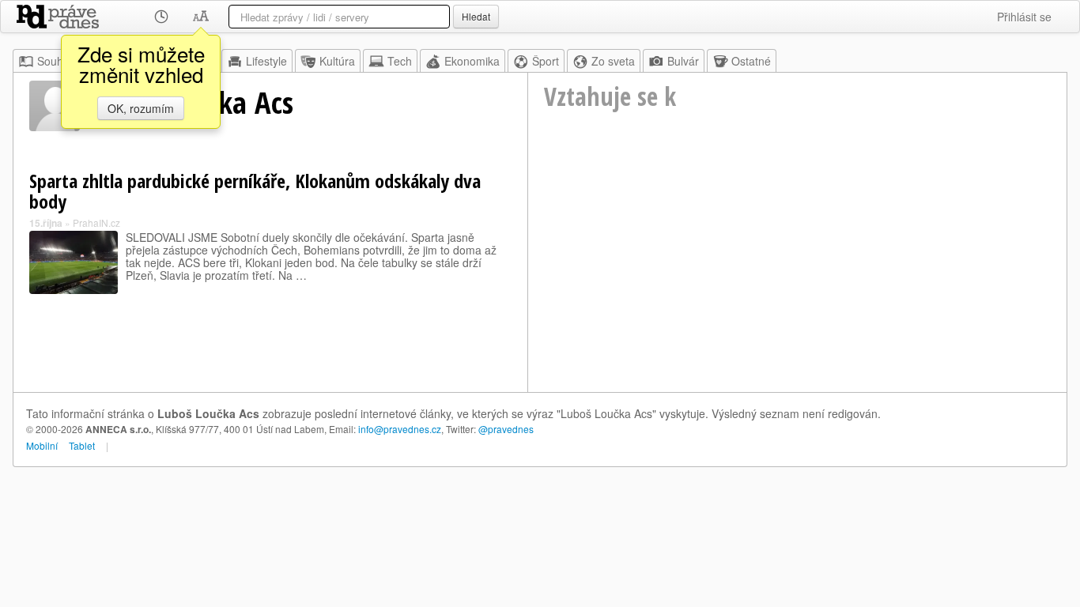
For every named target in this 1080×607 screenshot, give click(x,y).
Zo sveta (613, 61)
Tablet (82, 445)
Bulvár (683, 61)
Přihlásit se (1024, 17)
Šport (545, 61)
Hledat (476, 16)
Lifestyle (266, 61)
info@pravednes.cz (399, 428)
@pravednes (506, 428)
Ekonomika (472, 61)
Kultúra (337, 61)
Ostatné (751, 61)
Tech (399, 61)
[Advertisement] (797, 273)
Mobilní (42, 445)
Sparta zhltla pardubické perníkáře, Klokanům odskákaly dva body (255, 191)
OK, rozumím (141, 108)
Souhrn (55, 61)
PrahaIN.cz (96, 222)
